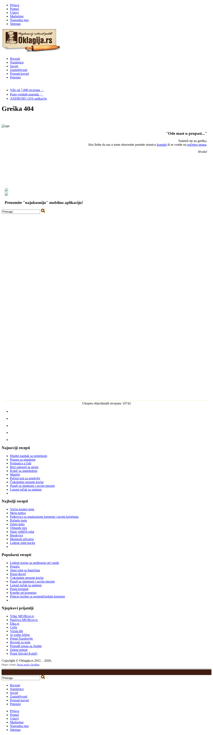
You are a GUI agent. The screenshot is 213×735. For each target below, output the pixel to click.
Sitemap (15, 24)
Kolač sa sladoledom (23, 471)
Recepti (15, 58)
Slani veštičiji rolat (22, 531)
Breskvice (16, 535)
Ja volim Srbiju (20, 635)
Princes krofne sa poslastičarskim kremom (37, 596)
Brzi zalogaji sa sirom (24, 467)
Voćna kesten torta (22, 509)
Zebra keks (17, 524)
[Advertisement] (106, 243)
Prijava (14, 5)
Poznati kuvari (19, 73)
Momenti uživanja (22, 539)
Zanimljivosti (18, 70)
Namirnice (17, 62)
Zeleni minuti (18, 650)
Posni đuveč (18, 574)
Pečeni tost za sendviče (25, 478)
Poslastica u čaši (20, 463)
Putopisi (15, 77)
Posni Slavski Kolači (23, 653)
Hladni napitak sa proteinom (28, 456)
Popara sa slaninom (22, 459)
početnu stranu (196, 144)
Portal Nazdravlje (21, 638)
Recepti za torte (20, 642)
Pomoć (14, 9)
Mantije (15, 474)
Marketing (17, 16)
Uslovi (14, 12)
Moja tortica (18, 513)
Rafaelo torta (18, 520)
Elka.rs (14, 623)
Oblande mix (18, 528)
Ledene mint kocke (22, 543)
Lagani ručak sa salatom (26, 489)
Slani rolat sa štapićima (25, 570)
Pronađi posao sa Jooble (26, 646)
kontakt (162, 144)
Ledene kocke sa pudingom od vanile (34, 563)
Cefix (13, 627)
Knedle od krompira (23, 592)
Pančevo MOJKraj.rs (24, 620)
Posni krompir (19, 589)
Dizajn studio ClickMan (28, 664)
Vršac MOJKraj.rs (22, 616)
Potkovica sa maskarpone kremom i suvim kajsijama (44, 516)
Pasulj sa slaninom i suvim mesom (32, 486)
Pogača (15, 566)
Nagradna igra (19, 20)
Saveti (14, 66)
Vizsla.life (16, 631)
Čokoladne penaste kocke (27, 482)
